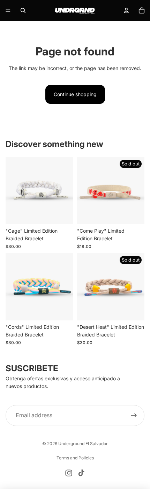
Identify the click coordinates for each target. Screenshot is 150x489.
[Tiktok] (81, 473)
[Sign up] (134, 415)
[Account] (126, 10)
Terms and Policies (75, 457)
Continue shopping (75, 94)
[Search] (23, 10)
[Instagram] (69, 473)
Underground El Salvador (83, 443)
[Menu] (8, 10)
